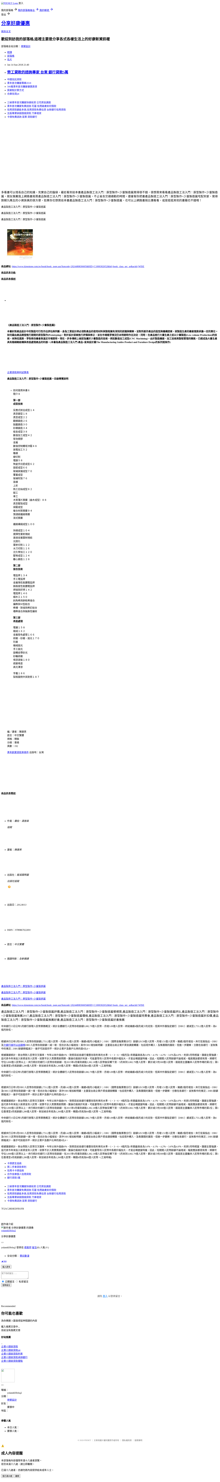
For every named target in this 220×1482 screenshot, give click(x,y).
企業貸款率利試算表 (18, 372)
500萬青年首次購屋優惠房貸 (22, 86)
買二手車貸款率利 (16, 1167)
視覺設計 (26, 46)
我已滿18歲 (7, 1476)
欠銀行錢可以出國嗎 (14, 1045)
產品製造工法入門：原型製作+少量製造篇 (23, 986)
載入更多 (6, 1267)
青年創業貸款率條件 (18, 752)
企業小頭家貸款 (9, 1346)
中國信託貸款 (14, 79)
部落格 (10, 56)
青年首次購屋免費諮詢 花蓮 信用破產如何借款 (31, 106)
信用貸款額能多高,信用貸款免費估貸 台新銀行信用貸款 (36, 109)
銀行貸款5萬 (13, 1177)
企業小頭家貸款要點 (12, 1361)
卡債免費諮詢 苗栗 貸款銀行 (22, 117)
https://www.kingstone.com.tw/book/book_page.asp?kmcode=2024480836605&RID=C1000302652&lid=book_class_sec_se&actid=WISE (78, 266)
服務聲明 (138, 1440)
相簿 (9, 52)
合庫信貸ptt (13, 94)
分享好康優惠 (15, 23)
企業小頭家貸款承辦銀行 (14, 1357)
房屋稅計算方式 (15, 90)
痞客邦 (27, 1247)
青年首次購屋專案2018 (19, 83)
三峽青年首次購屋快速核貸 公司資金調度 (29, 102)
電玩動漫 (24, 1256)
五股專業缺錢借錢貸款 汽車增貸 (24, 113)
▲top (4, 1261)
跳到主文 (6, 31)
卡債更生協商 (14, 1163)
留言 (34, 1247)
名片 (9, 59)
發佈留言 (6, 1285)
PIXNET (87, 1440)
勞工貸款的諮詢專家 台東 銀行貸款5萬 (37, 72)
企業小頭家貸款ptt (10, 1350)
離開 (17, 1476)
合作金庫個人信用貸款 (19, 1174)
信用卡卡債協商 (15, 1170)
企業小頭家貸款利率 (12, 1353)
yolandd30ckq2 (8, 1230)
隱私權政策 (127, 1440)
